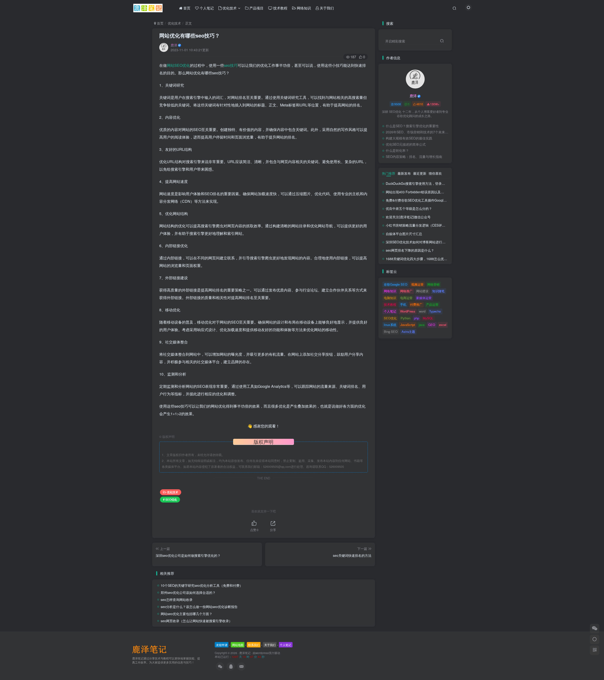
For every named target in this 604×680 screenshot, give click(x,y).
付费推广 (416, 304)
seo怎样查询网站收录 (177, 599)
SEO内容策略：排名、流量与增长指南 (414, 156)
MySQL (428, 318)
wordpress (262, 653)
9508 (397, 104)
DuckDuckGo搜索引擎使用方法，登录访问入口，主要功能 (428, 183)
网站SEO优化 (178, 65)
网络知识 (390, 291)
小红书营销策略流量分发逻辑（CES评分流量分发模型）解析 (430, 225)
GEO (431, 324)
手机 (403, 304)
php (416, 318)
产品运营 (432, 304)
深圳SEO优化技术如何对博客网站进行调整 (417, 242)
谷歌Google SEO (395, 284)
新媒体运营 (424, 298)
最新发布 (404, 173)
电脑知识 (390, 298)
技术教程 (390, 304)
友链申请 (221, 645)
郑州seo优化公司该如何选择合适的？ (188, 592)
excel (442, 324)
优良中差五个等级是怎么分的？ (409, 208)
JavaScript (407, 324)
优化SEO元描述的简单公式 (406, 144)
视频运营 (417, 284)
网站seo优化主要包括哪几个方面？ (186, 613)
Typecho (435, 311)
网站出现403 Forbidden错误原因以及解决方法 (420, 192)
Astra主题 (408, 331)
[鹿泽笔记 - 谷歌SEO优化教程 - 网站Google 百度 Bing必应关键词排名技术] (151, 649)
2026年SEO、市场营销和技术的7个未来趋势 (417, 132)
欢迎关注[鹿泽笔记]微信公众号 (408, 217)
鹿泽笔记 (245, 653)
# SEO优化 (170, 499)
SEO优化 (390, 318)
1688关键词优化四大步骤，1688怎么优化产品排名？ (425, 258)
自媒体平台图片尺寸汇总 (404, 233)
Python (405, 318)
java (421, 324)
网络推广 (406, 291)
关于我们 (270, 645)
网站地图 (237, 645)
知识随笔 (438, 291)
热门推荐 (388, 173)
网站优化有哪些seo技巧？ (189, 35)
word (422, 311)
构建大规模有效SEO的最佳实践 (409, 138)
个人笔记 (390, 311)
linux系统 (390, 324)
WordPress (407, 311)
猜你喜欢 (435, 173)
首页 (160, 23)
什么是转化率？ (397, 150)
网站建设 (422, 291)
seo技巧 (231, 65)
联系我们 (254, 645)
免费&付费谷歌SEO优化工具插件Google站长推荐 (422, 200)
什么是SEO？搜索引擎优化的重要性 (412, 125)
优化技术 (174, 23)
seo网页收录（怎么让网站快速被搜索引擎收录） (196, 620)
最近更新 (419, 173)
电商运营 (406, 298)
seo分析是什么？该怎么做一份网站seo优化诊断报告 (199, 606)
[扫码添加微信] (594, 628)
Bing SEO (391, 331)
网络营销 (433, 284)
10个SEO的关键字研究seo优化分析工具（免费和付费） (202, 585)
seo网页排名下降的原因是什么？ (410, 250)
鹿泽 (174, 45)
